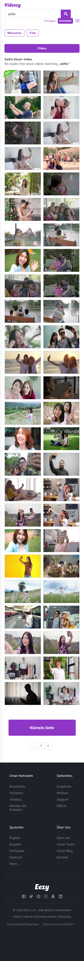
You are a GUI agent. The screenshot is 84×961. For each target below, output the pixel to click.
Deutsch (15, 857)
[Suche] (66, 14)
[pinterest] (38, 896)
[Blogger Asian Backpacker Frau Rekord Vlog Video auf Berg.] (22, 642)
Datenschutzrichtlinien (58, 924)
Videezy (15, 799)
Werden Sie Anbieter (17, 807)
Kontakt (62, 857)
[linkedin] (60, 896)
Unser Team (65, 844)
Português (17, 851)
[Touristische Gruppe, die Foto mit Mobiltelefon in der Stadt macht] (61, 617)
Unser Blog (65, 851)
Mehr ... (15, 864)
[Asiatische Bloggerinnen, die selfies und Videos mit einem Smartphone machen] (22, 387)
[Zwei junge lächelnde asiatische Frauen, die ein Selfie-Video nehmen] (61, 413)
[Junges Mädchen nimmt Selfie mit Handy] (22, 184)
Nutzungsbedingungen (23, 924)
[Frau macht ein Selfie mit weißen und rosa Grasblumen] (22, 413)
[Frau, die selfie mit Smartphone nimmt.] (22, 133)
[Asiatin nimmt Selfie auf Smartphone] (22, 336)
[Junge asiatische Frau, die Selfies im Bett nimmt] (61, 133)
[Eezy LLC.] (42, 887)
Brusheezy (17, 786)
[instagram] (45, 896)
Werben (62, 793)
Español (15, 844)
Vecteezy (16, 793)
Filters (42, 48)
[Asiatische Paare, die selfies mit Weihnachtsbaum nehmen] (22, 209)
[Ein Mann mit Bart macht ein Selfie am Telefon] (61, 464)
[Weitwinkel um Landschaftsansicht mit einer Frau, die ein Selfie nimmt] (22, 591)
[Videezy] (12, 5)
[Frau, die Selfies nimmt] (61, 82)
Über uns (63, 838)
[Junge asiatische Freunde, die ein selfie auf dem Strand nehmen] (61, 362)
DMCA (61, 806)
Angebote (64, 786)
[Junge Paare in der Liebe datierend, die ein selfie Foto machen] (61, 336)
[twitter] (31, 896)
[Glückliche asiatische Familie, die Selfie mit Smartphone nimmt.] (61, 184)
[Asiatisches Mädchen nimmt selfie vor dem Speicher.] (22, 82)
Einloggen (50, 20)
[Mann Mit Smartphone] (22, 693)
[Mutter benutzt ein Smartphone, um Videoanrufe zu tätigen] (61, 668)
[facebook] (24, 896)
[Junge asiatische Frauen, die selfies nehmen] (61, 107)
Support (63, 799)
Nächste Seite (42, 727)
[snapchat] (53, 896)
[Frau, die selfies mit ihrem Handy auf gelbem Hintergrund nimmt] (22, 566)
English (14, 838)
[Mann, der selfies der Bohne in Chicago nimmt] (22, 107)
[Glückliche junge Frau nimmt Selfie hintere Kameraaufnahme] (61, 387)
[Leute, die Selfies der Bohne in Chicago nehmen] (61, 158)
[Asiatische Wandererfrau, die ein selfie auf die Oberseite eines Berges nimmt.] (22, 515)
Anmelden (65, 20)
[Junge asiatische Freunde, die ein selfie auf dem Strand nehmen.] (22, 362)
